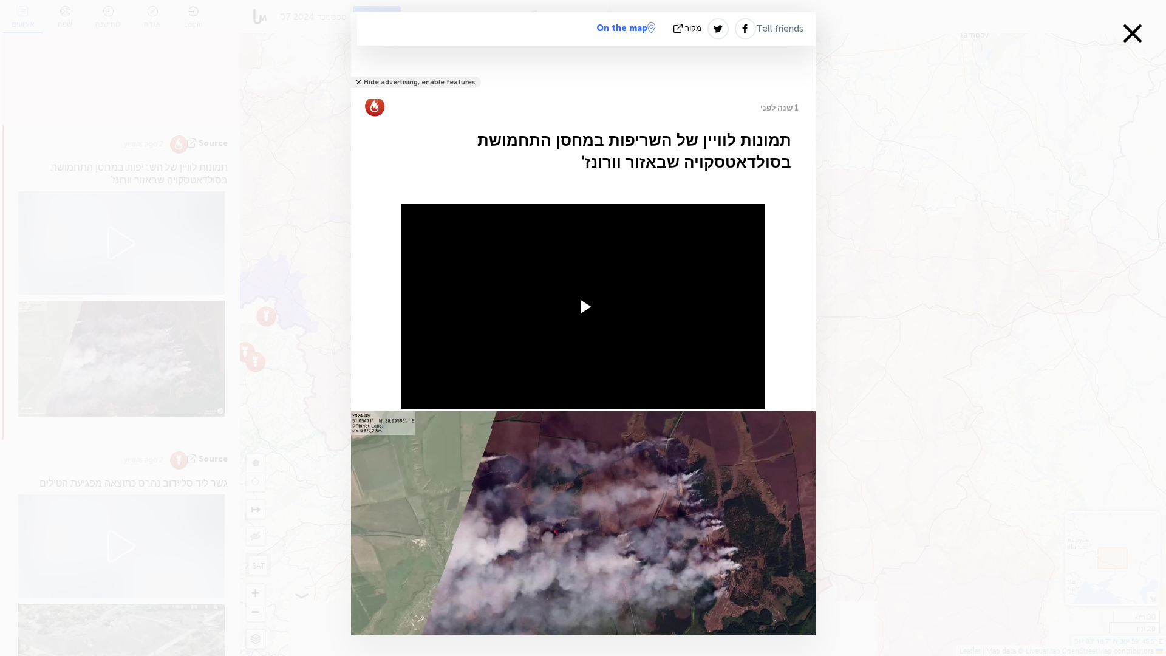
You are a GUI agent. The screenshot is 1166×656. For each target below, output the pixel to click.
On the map (621, 28)
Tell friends (779, 28)
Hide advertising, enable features (419, 82)
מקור (693, 28)
